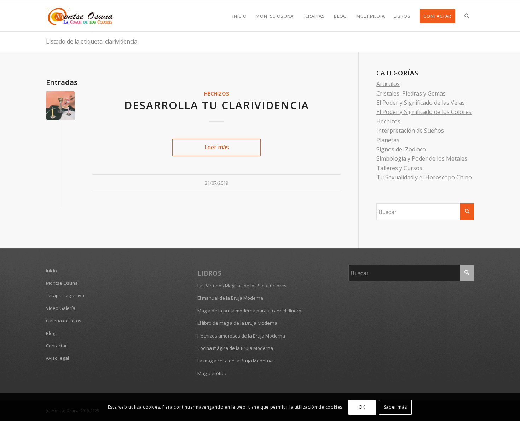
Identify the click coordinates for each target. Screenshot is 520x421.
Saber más (395, 407)
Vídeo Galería (60, 308)
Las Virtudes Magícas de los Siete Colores (242, 285)
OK (362, 407)
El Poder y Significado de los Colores (424, 112)
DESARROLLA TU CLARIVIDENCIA (216, 105)
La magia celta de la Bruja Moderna (235, 360)
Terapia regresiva (65, 295)
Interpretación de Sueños (410, 130)
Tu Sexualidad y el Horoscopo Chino (424, 177)
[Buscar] (467, 15)
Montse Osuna (62, 283)
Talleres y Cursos (399, 168)
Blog (50, 333)
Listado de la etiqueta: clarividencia (91, 41)
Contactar (56, 345)
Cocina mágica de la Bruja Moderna (235, 348)
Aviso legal (57, 358)
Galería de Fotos (63, 320)
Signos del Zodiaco (401, 149)
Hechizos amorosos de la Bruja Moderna (241, 336)
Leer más (216, 147)
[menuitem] (239, 15)
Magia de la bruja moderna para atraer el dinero (249, 310)
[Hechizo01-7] (60, 105)
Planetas (387, 140)
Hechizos (216, 93)
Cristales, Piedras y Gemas (411, 93)
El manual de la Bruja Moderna (230, 298)
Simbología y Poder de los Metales (421, 158)
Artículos (388, 84)
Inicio (51, 270)
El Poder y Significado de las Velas (420, 102)
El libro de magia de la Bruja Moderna (237, 323)
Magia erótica (211, 373)
